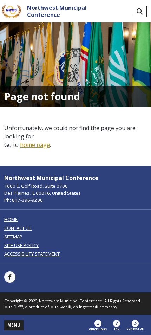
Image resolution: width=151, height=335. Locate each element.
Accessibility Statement (32, 254)
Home (11, 220)
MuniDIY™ (13, 306)
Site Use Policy (21, 246)
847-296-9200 (27, 200)
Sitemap (13, 237)
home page (35, 145)
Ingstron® (88, 306)
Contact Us (18, 228)
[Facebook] (9, 277)
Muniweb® (60, 306)
